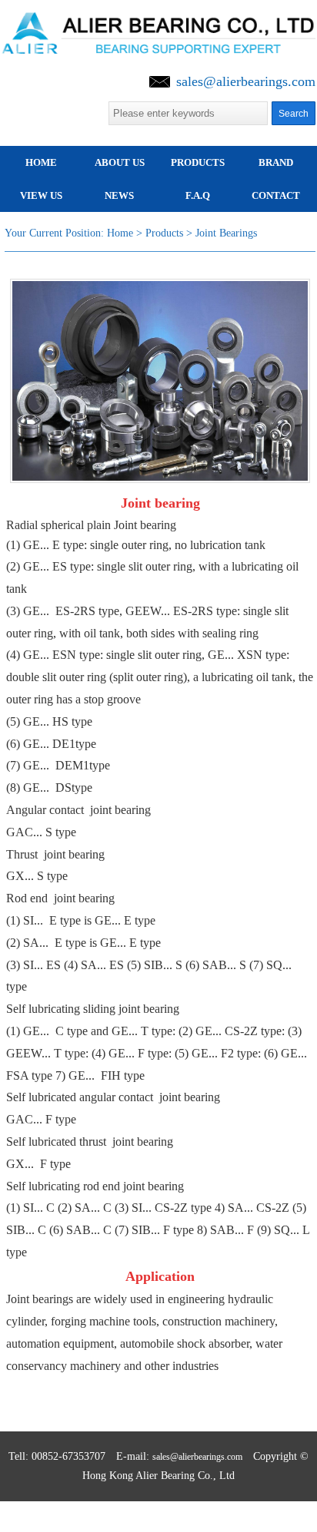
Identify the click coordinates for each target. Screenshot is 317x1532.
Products (198, 162)
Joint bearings (226, 233)
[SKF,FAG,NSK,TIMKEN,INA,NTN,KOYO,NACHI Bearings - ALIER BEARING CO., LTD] (158, 22)
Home (120, 233)
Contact (276, 195)
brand (276, 162)
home (41, 162)
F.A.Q (197, 195)
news (119, 195)
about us (120, 162)
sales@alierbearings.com (245, 81)
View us (41, 195)
